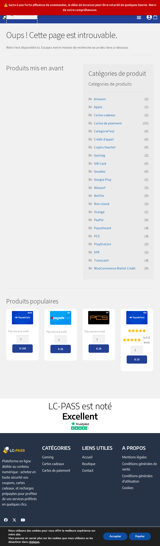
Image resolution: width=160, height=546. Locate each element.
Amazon (100, 99)
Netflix (99, 195)
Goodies (99, 171)
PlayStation (102, 244)
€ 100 (22, 348)
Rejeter (140, 536)
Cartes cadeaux (104, 115)
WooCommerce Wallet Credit (115, 268)
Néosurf (99, 188)
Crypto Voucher (105, 147)
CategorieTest (104, 131)
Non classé (101, 204)
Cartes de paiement (108, 123)
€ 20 (98, 348)
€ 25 (60, 349)
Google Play (102, 179)
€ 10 (136, 359)
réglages (34, 542)
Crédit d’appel (104, 139)
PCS (97, 236)
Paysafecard (102, 228)
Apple (98, 107)
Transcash (101, 260)
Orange (99, 212)
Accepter (115, 536)
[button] (139, 17)
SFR (96, 252)
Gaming (99, 155)
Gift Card (100, 163)
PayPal (99, 220)
